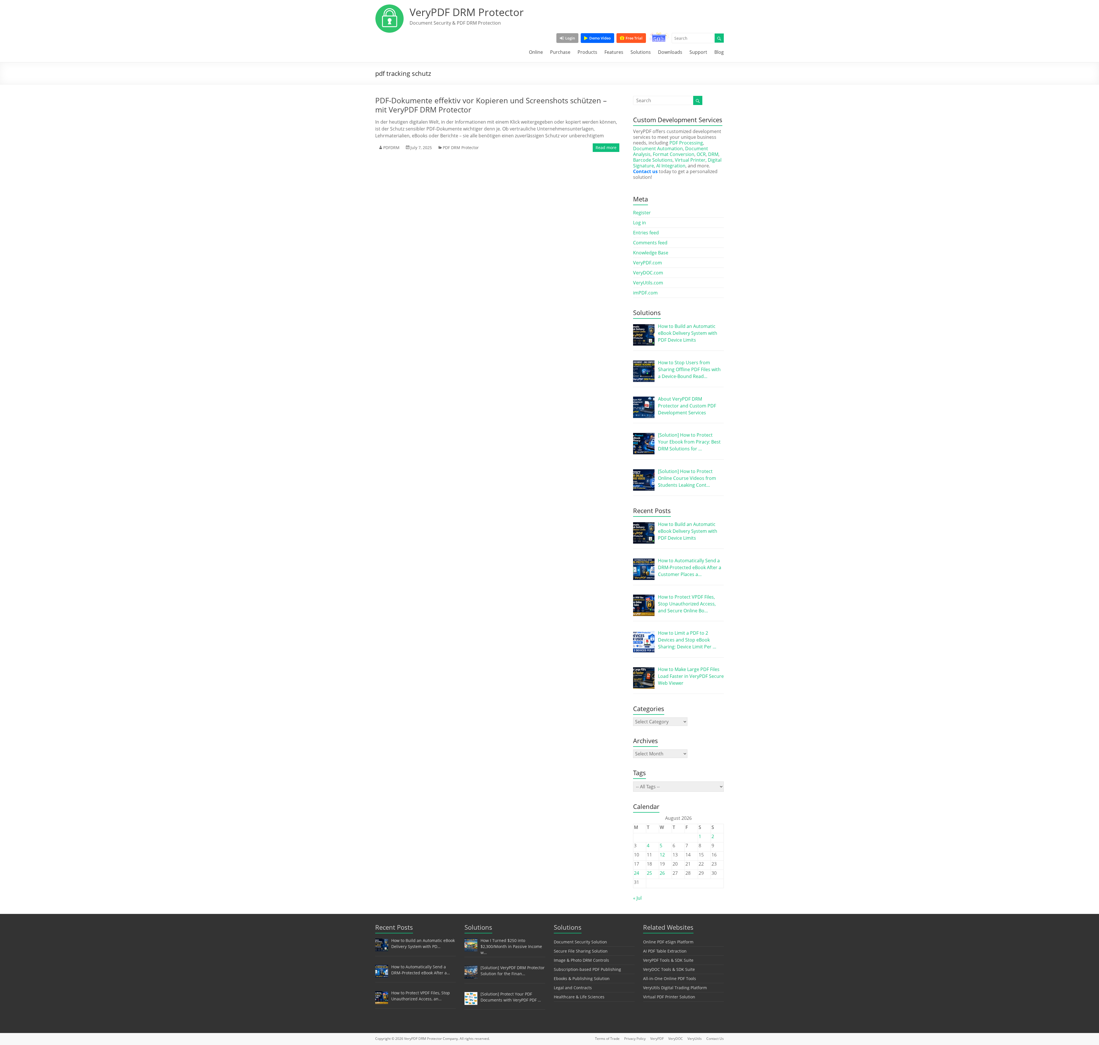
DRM (713, 154)
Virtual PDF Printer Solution (669, 997)
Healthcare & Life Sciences (579, 997)
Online (536, 52)
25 (649, 873)
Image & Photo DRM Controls (581, 960)
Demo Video (600, 38)
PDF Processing (686, 143)
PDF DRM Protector (461, 147)
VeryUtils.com (648, 283)
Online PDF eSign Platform (668, 942)
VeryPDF (657, 1038)
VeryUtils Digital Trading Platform (675, 987)
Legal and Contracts (573, 987)
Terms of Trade (607, 1038)
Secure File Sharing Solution (581, 951)
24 (636, 873)
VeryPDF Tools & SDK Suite (668, 960)
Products (587, 52)
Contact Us (715, 1038)
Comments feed (650, 243)
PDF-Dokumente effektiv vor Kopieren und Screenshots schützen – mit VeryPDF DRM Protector (491, 105)
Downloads (670, 52)
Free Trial (634, 38)
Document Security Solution (580, 942)
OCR (701, 154)
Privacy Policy (635, 1038)
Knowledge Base (650, 253)
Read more (606, 147)
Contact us (645, 171)
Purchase (560, 52)
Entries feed (646, 232)
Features (613, 52)
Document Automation (658, 148)
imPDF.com (645, 293)
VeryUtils (694, 1038)
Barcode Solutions (653, 160)
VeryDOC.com (648, 273)
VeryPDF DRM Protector (467, 12)
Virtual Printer (690, 160)
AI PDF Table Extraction (665, 951)
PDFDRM (391, 147)
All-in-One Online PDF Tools (669, 978)
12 (662, 855)
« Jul (637, 898)
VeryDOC (675, 1038)
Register (642, 212)
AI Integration (670, 166)
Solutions (640, 52)
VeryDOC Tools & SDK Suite (669, 969)
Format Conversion (673, 154)
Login (570, 38)
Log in (639, 222)
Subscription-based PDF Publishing (587, 969)
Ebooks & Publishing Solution (582, 978)
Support (698, 52)
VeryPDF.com (647, 263)
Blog (719, 52)
